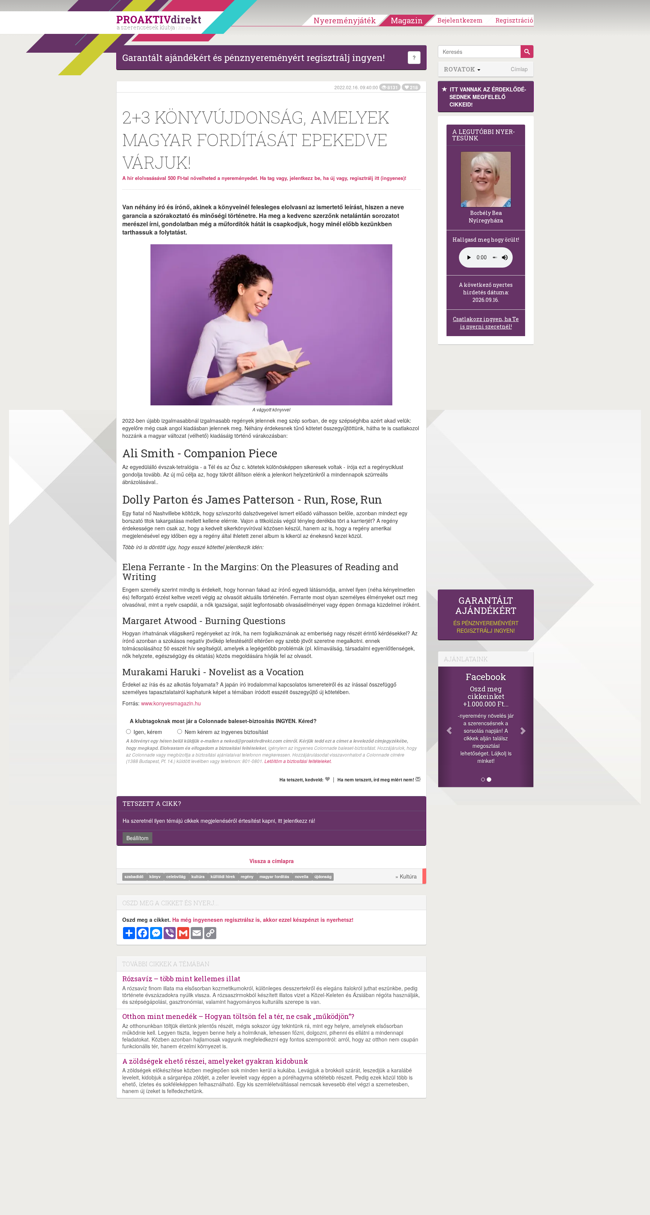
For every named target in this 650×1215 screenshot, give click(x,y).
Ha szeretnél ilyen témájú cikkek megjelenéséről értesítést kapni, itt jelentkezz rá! (219, 820)
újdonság (322, 877)
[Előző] (445, 727)
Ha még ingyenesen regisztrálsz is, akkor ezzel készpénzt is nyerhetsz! (263, 919)
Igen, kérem (148, 731)
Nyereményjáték (345, 20)
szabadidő (134, 877)
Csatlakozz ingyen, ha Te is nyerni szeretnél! (486, 322)
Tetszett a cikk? (152, 803)
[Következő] (526, 727)
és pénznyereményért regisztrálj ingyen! (486, 614)
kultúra (198, 877)
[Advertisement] (486, 469)
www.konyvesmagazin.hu (171, 703)
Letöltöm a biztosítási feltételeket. (298, 761)
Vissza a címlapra (271, 861)
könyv (155, 877)
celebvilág (176, 877)
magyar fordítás (275, 877)
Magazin (407, 20)
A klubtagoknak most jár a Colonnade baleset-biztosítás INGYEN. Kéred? (223, 721)
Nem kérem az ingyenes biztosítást (226, 731)
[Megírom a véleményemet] (418, 779)
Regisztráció (514, 20)
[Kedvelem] (327, 779)
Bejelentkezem (460, 20)
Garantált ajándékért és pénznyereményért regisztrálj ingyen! (253, 58)
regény (248, 877)
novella (302, 877)
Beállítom (137, 838)
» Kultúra (406, 876)
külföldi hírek (223, 877)
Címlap (519, 69)
